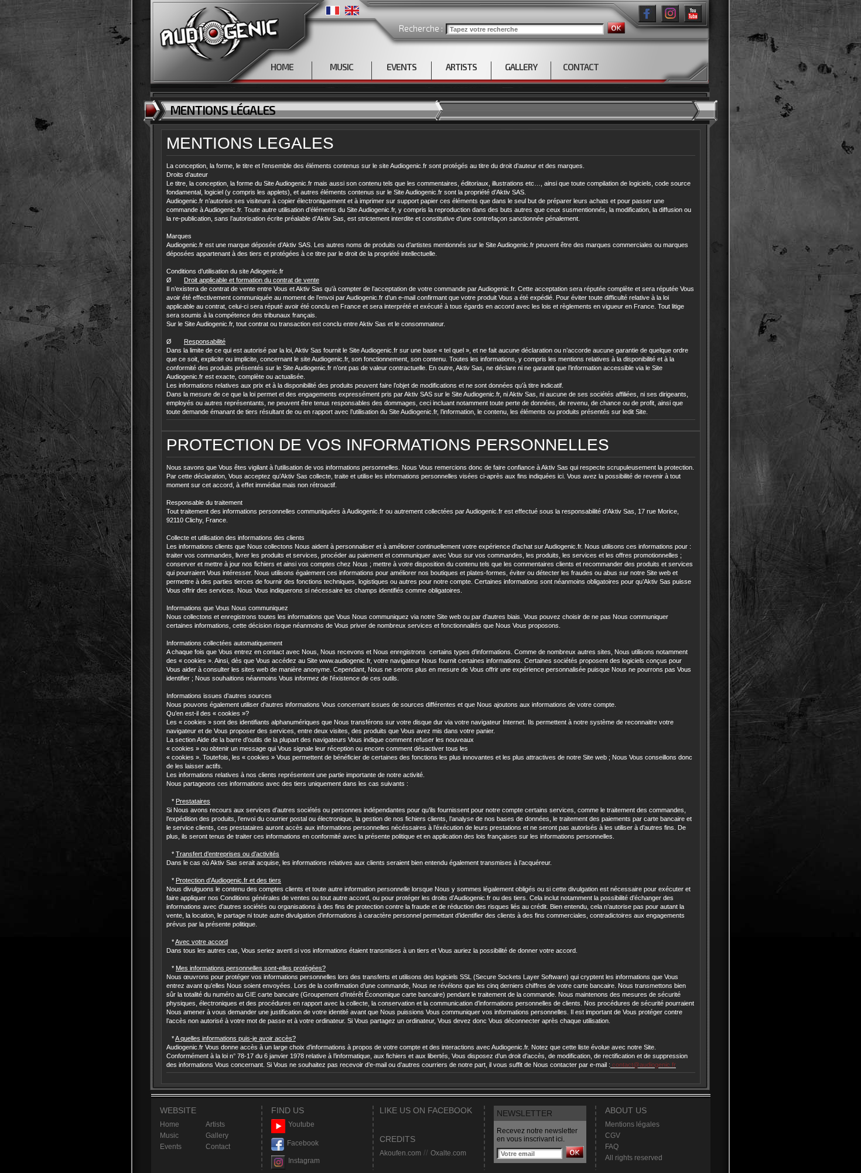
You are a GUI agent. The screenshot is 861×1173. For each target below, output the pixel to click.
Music (169, 1135)
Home (169, 1124)
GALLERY (521, 66)
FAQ (612, 1147)
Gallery (217, 1135)
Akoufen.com (400, 1153)
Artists (215, 1124)
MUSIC (341, 66)
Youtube (301, 1124)
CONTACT (581, 66)
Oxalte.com (448, 1153)
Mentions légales (632, 1124)
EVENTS (401, 66)
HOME (282, 66)
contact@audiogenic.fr (643, 1064)
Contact (218, 1147)
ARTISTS (461, 66)
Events (171, 1147)
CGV (612, 1135)
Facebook (303, 1143)
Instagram (304, 1161)
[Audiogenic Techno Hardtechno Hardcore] (217, 30)
